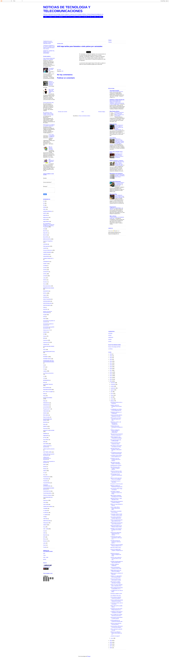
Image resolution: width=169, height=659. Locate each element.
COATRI (45, 248)
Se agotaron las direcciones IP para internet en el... (116, 609)
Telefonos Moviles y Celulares (116, 160)
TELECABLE (46, 478)
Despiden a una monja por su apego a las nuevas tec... (116, 529)
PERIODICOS (46, 402)
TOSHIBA (45, 508)
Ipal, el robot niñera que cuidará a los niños (51, 91)
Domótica (45, 281)
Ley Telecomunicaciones (48, 373)
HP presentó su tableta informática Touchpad (116, 582)
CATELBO (45, 244)
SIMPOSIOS (45, 435)
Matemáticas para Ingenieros (116, 173)
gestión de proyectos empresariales (47, 312)
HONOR (100, 16)
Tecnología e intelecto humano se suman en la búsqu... (116, 492)
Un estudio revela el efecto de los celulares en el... (116, 456)
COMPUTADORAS (47, 252)
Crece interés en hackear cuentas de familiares (116, 598)
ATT (70, 16)
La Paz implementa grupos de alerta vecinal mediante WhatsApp (119, 196)
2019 (111, 366)
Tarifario (110, 42)
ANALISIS (45, 215)
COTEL (74, 16)
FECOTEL (45, 309)
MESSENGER (46, 380)
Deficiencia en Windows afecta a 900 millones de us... (116, 633)
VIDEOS (45, 524)
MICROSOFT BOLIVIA (48, 384)
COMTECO (45, 254)
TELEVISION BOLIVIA (47, 497)
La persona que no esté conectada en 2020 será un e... (116, 537)
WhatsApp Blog (113, 194)
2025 (111, 355)
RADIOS (45, 413)
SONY (44, 464)
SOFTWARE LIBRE (47, 452)
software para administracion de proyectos (47, 458)
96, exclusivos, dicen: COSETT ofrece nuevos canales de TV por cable (48, 113)
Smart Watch (46, 439)
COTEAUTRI (46, 271)
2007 (111, 645)
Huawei (44, 336)
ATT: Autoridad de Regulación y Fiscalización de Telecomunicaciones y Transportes (48, 225)
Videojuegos (45, 522)
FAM (44, 307)
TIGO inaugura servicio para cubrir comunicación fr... (116, 523)
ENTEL (95, 16)
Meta (44, 382)
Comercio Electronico (47, 250)
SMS (44, 441)
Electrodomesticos (47, 285)
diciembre (113, 382)
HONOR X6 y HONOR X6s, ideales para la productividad (49, 52)
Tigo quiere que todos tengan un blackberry (115, 463)
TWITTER (45, 518)
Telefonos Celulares (47, 495)
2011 (111, 381)
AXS (66, 16)
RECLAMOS (45, 415)
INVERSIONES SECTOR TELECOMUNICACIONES (48, 361)
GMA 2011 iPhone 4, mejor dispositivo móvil (116, 499)
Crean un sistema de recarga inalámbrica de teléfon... (117, 600)
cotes (44, 277)
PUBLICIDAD (46, 411)
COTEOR (45, 275)
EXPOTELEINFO (46, 305)
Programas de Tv (47, 408)
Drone (44, 283)
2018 (111, 368)
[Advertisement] (82, 29)
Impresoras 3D (46, 342)
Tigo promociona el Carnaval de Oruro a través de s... (117, 434)
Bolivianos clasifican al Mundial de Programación (116, 486)
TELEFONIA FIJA (47, 491)
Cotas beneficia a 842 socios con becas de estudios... (117, 627)
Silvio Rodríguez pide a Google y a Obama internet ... (115, 468)
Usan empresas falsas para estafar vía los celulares (49, 59)
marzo (112, 398)
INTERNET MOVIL (47, 358)
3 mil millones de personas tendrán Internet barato (116, 453)
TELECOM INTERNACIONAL (47, 485)
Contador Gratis (46, 567)
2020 (111, 364)
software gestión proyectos (48, 448)
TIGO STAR (45, 504)
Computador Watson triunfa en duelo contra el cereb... (117, 515)
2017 (111, 370)
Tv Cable (45, 510)
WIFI (44, 537)
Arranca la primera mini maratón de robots (115, 443)
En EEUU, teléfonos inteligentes (115, 565)
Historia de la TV (46, 330)
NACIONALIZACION (47, 389)
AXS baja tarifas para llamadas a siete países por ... (116, 449)
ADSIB (44, 207)
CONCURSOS (46, 256)
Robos (44, 424)
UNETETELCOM (46, 520)
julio (112, 391)
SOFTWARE (45, 443)
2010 (111, 640)
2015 (111, 373)
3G (43, 201)
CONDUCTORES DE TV (48, 258)
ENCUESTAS (46, 291)
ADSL (44, 209)
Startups (45, 468)
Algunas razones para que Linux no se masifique (116, 478)
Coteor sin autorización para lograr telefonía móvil (116, 520)
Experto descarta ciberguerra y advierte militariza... (117, 502)
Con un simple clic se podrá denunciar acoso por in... (116, 615)
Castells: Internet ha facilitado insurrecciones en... (116, 406)
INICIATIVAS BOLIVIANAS (48, 346)
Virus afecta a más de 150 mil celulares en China (116, 446)
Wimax (44, 539)
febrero (112, 400)
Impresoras (45, 340)
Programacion (113, 206)
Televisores (45, 500)
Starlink (44, 466)
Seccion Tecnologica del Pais (114, 346)
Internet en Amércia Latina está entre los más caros (116, 472)
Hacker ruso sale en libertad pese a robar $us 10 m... (116, 585)
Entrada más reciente (62, 111)
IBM (44, 338)
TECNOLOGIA (46, 476)
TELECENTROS (46, 482)
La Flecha (110, 348)
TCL (44, 472)
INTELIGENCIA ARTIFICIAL (49, 351)
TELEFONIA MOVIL (47, 493)
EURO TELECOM (47, 299)
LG (43, 376)
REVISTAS (45, 422)
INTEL (44, 349)
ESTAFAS (45, 297)
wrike (44, 543)
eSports (44, 295)
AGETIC (45, 213)
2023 (111, 359)
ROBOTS (45, 426)
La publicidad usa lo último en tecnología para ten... (116, 410)
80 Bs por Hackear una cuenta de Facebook (51, 83)
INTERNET (61, 16)
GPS (44, 316)
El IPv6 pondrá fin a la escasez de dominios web (116, 621)
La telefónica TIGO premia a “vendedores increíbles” (116, 612)
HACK (55, 16)
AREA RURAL (46, 221)
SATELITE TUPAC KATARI (48, 430)
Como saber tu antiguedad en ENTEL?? (51, 136)
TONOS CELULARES (47, 506)
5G (43, 205)
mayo (112, 395)
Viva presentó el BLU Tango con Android (116, 489)
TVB (44, 516)
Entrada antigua (101, 111)
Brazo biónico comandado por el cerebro (116, 512)
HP (43, 334)
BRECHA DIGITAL (47, 239)
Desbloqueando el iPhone (116, 465)
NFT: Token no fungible (48, 391)
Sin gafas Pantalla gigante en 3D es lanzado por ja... (117, 562)
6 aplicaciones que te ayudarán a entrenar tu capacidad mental (48, 42)
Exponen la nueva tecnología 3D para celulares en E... (117, 545)
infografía (45, 344)
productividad (46, 406)
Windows (45, 541)
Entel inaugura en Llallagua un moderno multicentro (49, 125)
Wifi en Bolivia (113, 216)
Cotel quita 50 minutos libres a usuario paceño (116, 618)
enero (112, 638)
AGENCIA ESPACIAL (47, 211)
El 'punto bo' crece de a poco (117, 483)
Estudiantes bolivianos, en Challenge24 (116, 413)
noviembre (113, 384)
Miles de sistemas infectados (51, 148)
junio (112, 393)
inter (44, 354)
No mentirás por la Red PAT (51, 69)
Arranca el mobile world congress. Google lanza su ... (117, 550)
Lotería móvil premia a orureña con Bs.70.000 (116, 568)
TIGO (90, 16)
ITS (44, 369)
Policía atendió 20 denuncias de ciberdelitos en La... (117, 588)
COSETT (45, 263)
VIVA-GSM (85, 16)
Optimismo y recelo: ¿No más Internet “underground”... (116, 423)
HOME (45, 16)
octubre (112, 386)
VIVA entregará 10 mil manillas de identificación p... (116, 475)
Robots (50, 16)
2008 (111, 644)
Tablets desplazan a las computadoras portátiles (116, 437)
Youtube (45, 547)
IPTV (44, 367)
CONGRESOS (46, 261)
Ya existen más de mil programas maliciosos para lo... (116, 541)
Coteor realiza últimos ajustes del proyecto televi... (115, 508)
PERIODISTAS (46, 404)
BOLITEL (45, 230)
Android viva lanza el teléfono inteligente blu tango (116, 554)
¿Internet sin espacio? (115, 636)
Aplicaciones (45, 217)
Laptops (45, 371)
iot (43, 365)
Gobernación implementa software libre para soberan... (116, 533)
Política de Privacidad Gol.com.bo (116, 91)
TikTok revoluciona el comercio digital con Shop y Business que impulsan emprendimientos (119, 127)
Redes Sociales (46, 417)
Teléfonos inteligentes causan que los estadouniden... (115, 431)
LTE (44, 378)
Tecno (44, 474)
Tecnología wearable (114, 90)
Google (44, 314)
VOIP (44, 532)
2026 (111, 354)
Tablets (44, 470)
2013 (111, 377)
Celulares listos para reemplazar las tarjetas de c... (116, 427)
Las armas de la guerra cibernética (115, 481)
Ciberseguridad (46, 246)
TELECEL (45, 480)
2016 (111, 372)
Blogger (88, 656)
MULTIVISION (46, 387)
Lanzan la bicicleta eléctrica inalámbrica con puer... (116, 415)
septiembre (113, 388)
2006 (111, 647)
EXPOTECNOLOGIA (47, 303)
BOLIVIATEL (45, 237)
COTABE (45, 265)
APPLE (44, 219)
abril (112, 397)
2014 (111, 375)
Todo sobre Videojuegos (115, 181)
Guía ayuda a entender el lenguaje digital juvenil (116, 517)
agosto (112, 389)
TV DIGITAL (45, 512)
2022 (111, 361)
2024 (111, 357)
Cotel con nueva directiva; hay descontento (116, 624)
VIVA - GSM (45, 528)
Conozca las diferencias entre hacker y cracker (116, 579)
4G (43, 203)
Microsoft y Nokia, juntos (116, 547)
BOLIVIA (45, 234)
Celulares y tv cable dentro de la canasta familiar (116, 576)
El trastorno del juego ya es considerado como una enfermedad (119, 183)
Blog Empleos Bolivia (114, 111)
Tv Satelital (45, 514)
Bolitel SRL (45, 232)
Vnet (44, 530)
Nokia (44, 395)
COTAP (44, 267)
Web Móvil (45, 534)
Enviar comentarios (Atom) (84, 115)
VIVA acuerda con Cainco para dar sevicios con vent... (116, 419)
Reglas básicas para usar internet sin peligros (116, 571)
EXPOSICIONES (46, 301)
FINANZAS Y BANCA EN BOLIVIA (117, 99)
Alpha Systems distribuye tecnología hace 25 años (116, 496)
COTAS (79, 16)
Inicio (83, 111)
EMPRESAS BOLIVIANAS (48, 288)
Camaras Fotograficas (48, 241)
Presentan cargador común (116, 593)
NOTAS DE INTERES (47, 397)
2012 (111, 379)
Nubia (44, 400)
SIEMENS (45, 433)
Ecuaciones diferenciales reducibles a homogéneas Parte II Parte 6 (120, 175)
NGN (44, 393)
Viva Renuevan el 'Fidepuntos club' (51, 161)
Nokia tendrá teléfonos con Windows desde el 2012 (116, 526)
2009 (111, 642)
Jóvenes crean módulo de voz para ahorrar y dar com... (116, 558)
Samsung (45, 428)
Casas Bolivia (113, 137)
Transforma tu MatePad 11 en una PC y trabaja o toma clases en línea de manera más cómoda (49, 47)
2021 (111, 363)
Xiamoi (44, 545)
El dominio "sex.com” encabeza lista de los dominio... (115, 459)
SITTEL (44, 437)
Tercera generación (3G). (48, 102)
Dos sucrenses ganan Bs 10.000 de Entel (116, 440)
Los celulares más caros (116, 595)
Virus (44, 526)
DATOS (44, 279)
